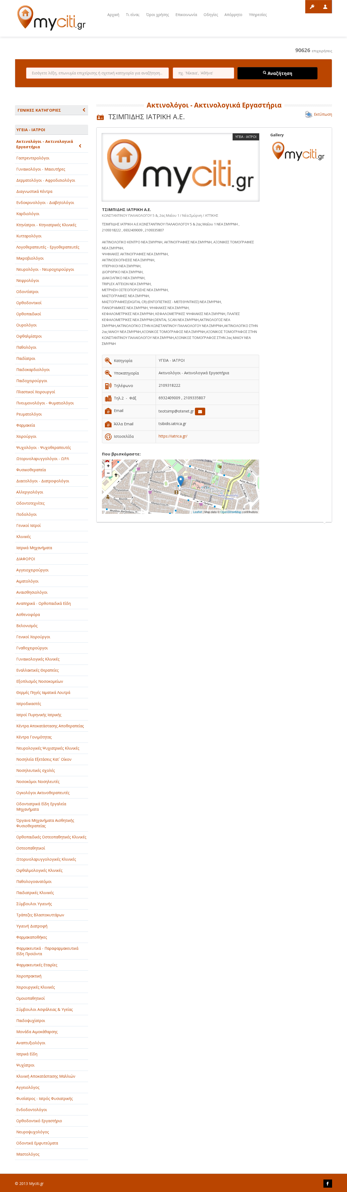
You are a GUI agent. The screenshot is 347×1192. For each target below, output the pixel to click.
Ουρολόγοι (26, 325)
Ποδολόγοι (26, 514)
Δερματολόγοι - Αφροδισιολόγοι (45, 180)
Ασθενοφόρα (28, 614)
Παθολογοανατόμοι (34, 881)
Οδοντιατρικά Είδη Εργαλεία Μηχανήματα (41, 806)
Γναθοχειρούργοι (32, 647)
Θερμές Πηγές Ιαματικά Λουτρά (43, 692)
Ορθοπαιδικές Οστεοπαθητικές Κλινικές (51, 836)
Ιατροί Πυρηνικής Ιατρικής (38, 714)
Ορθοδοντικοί (28, 302)
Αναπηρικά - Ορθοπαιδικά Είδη (43, 603)
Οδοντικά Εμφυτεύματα (37, 1143)
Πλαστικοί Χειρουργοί (35, 391)
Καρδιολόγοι (27, 213)
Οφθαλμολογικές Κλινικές (39, 870)
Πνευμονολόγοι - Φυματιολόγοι (45, 402)
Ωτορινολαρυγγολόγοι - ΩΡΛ (42, 458)
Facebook (327, 1183)
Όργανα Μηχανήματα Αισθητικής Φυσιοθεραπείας (45, 823)
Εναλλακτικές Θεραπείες (37, 670)
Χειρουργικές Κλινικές (35, 987)
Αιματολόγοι (27, 581)
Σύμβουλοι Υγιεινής (34, 903)
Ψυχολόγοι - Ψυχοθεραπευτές (43, 447)
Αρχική (113, 14)
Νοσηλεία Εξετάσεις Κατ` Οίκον (44, 759)
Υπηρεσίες (258, 14)
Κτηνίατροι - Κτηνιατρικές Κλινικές (46, 224)
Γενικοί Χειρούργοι (33, 636)
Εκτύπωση (323, 114)
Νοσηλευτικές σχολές (35, 770)
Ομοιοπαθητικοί (30, 998)
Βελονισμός (26, 625)
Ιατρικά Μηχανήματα (34, 547)
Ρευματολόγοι (29, 414)
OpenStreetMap (230, 511)
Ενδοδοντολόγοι (31, 1109)
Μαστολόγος (27, 1154)
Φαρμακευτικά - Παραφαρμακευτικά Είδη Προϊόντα (47, 951)
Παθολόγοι (26, 347)
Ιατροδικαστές (28, 703)
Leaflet (197, 511)
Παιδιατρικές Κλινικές (35, 892)
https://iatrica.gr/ (173, 436)
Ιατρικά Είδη (26, 1053)
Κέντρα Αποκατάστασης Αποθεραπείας (50, 725)
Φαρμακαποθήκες (31, 937)
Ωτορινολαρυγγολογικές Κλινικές (46, 859)
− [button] (108, 473)
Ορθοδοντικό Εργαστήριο (39, 1120)
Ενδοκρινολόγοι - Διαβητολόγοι (45, 202)
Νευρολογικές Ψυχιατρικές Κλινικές (47, 748)
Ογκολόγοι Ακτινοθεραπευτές (42, 792)
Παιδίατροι (25, 358)
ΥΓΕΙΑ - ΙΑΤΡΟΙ (30, 129)
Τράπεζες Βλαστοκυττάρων (40, 914)
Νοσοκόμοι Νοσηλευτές (37, 781)
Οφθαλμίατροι (29, 336)
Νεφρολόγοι (27, 280)
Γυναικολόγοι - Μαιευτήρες (40, 169)
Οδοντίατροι (27, 291)
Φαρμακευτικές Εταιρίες (36, 964)
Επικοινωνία (186, 14)
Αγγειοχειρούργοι (32, 570)
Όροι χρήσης (157, 14)
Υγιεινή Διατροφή (31, 926)
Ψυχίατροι (25, 1065)
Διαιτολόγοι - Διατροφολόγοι (42, 480)
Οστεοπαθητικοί (30, 848)
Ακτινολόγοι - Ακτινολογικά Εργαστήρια (44, 144)
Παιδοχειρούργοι (31, 380)
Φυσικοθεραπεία (31, 469)
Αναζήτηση (279, 73)
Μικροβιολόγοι (30, 258)
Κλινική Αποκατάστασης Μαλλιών (45, 1076)
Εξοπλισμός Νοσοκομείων (39, 681)
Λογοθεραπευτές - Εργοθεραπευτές (47, 247)
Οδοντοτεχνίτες (30, 503)
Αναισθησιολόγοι (31, 592)
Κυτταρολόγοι (28, 235)
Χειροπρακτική (28, 976)
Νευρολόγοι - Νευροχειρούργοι (45, 269)
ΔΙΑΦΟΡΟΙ (25, 558)
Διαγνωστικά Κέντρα (34, 191)
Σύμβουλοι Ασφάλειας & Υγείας (44, 1009)
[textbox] (97, 73)
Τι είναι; (133, 14)
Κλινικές (23, 536)
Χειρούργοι (26, 436)
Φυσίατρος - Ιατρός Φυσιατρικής (44, 1098)
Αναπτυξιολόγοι (30, 1042)
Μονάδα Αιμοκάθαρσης (36, 1031)
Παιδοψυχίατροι (30, 1020)
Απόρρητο (233, 14)
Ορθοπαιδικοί (28, 313)
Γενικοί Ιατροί (28, 525)
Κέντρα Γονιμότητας (34, 737)
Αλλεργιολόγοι (29, 492)
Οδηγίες (211, 14)
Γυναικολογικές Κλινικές (37, 659)
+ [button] (108, 465)
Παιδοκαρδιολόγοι (33, 369)
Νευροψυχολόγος (32, 1131)
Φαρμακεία (25, 425)
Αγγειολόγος (27, 1087)
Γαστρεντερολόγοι (32, 158)
